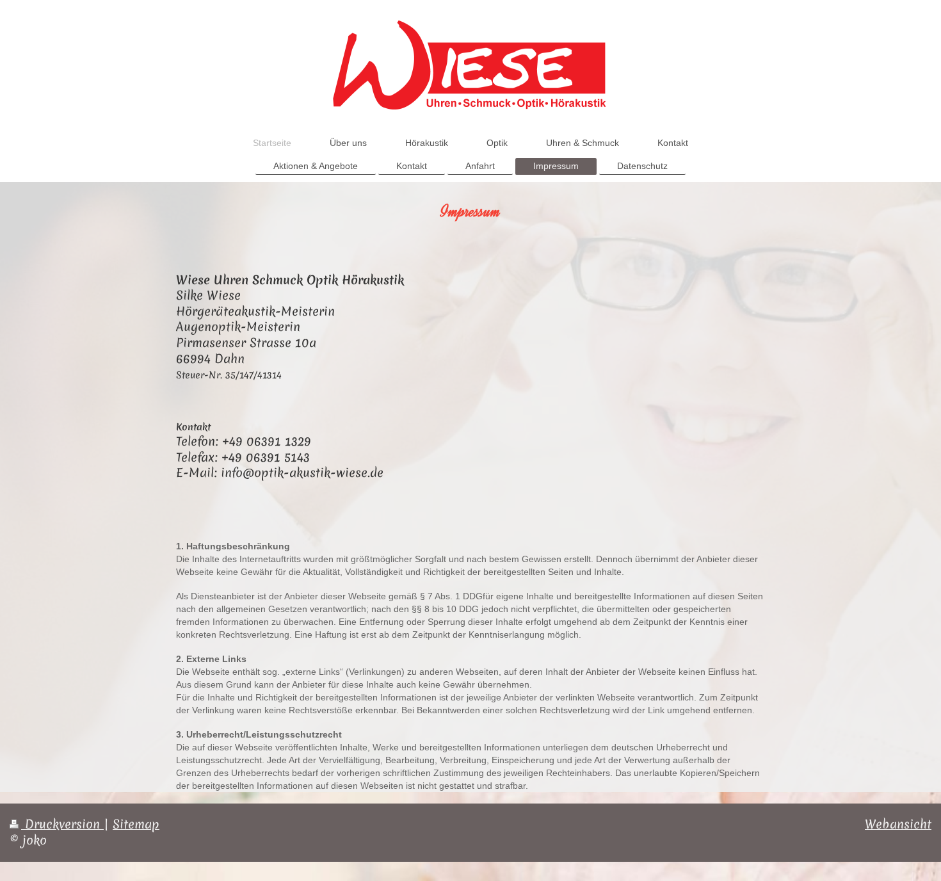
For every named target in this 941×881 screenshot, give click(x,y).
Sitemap (136, 824)
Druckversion (62, 824)
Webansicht (898, 824)
